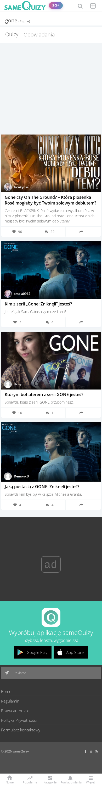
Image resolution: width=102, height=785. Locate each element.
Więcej (90, 782)
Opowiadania (39, 34)
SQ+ (55, 5)
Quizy (11, 34)
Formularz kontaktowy (20, 729)
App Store (75, 652)
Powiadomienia (70, 782)
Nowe (10, 782)
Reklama (19, 673)
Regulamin (10, 701)
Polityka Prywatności (19, 720)
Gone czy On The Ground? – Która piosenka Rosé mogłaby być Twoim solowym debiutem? (50, 200)
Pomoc (7, 691)
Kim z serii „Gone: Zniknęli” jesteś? (38, 304)
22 (52, 231)
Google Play (37, 652)
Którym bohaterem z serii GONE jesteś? (44, 394)
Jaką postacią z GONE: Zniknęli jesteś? (42, 486)
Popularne (30, 781)
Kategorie (49, 782)
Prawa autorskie (15, 710)
